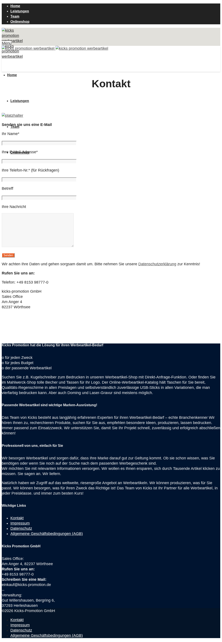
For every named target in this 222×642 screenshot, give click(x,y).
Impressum (20, 523)
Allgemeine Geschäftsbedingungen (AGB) (46, 533)
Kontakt (17, 518)
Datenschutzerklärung (157, 264)
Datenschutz (21, 528)
